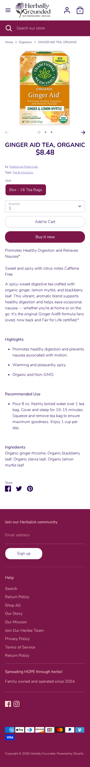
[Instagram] (17, 704)
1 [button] (39, 132)
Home (9, 42)
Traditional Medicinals (23, 167)
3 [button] (51, 132)
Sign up (23, 553)
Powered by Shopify (70, 754)
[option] (45, 88)
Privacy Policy (17, 639)
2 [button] (45, 132)
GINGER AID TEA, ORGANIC (57, 42)
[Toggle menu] (8, 10)
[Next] (83, 132)
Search (11, 588)
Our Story (13, 613)
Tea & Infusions (23, 172)
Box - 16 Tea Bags (25, 190)
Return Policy (17, 597)
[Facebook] (8, 704)
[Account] (67, 8)
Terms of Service (20, 647)
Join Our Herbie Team (24, 630)
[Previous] (6, 132)
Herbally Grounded (42, 754)
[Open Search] (8, 28)
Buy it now (45, 237)
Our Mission (16, 622)
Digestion (25, 42)
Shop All (13, 605)
